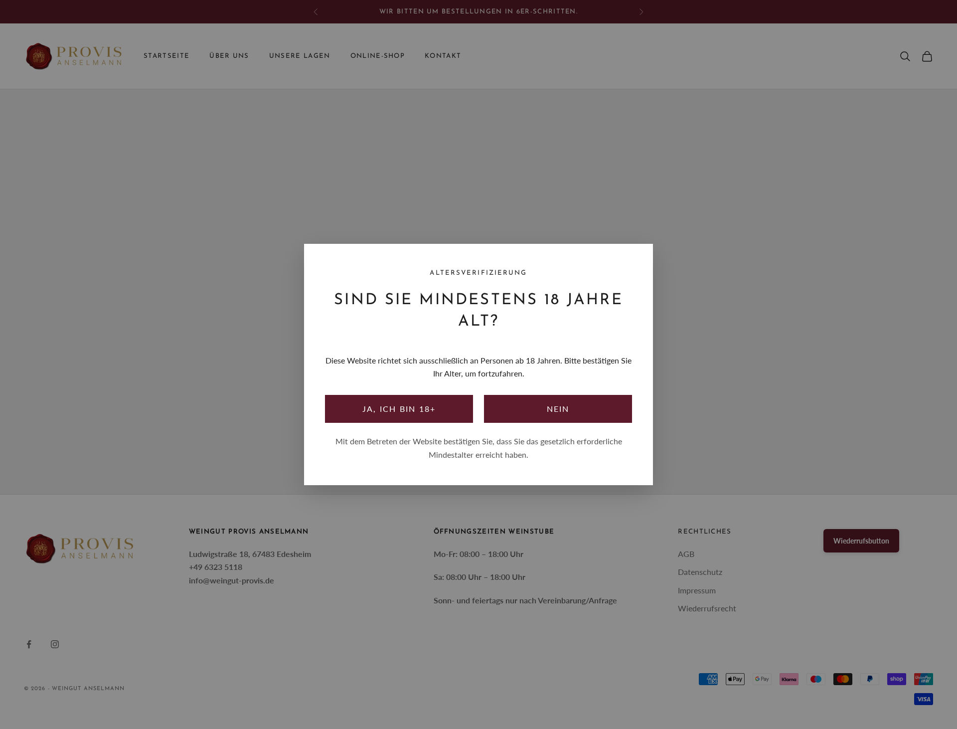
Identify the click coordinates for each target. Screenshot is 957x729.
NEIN (558, 408)
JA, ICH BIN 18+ (399, 408)
